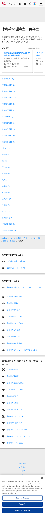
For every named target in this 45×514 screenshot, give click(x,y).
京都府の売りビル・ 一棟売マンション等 (22, 350)
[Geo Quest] (34, 3)
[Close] (42, 478)
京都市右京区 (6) (8, 123)
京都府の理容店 (12, 376)
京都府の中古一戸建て (15, 323)
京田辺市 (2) (6, 211)
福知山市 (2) (6, 148)
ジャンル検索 (16, 238)
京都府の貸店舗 (12, 303)
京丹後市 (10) (7, 218)
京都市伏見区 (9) (8, 129)
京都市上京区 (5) (8, 85)
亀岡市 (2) (6, 180)
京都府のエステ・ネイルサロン (18, 429)
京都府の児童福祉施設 (15, 383)
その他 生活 (36, 238)
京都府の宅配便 (12, 403)
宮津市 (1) (6, 173)
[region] (22, 494)
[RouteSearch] (15, 3)
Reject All (22, 504)
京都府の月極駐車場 (14, 296)
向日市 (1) (6, 192)
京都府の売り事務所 (14, 343)
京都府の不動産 (12, 396)
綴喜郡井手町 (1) (8, 224)
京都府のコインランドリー (17, 416)
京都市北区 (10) (8, 79)
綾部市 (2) (6, 161)
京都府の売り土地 (13, 330)
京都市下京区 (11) (8, 110)
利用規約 (22, 467)
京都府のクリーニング (15, 409)
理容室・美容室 (9, 241)
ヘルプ (22, 471)
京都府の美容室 (12, 369)
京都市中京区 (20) (9, 98)
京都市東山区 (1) (8, 104)
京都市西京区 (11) (8, 142)
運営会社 (22, 463)
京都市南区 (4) (7, 117)
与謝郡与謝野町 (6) (9, 230)
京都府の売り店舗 (13, 336)
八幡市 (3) (6, 205)
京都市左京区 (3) (8, 91)
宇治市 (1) (6, 167)
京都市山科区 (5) (8, 135)
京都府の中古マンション (16, 316)
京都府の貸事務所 (13, 310)
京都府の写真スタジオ (15, 423)
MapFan (4, 238)
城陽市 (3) (6, 186)
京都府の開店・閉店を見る (17, 261)
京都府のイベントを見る (16, 268)
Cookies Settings (22, 498)
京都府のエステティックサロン (18, 436)
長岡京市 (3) (6, 199)
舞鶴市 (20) (6, 154)
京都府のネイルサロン (15, 443)
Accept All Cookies (22, 510)
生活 (25, 238)
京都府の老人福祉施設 (15, 389)
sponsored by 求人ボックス (35, 48)
